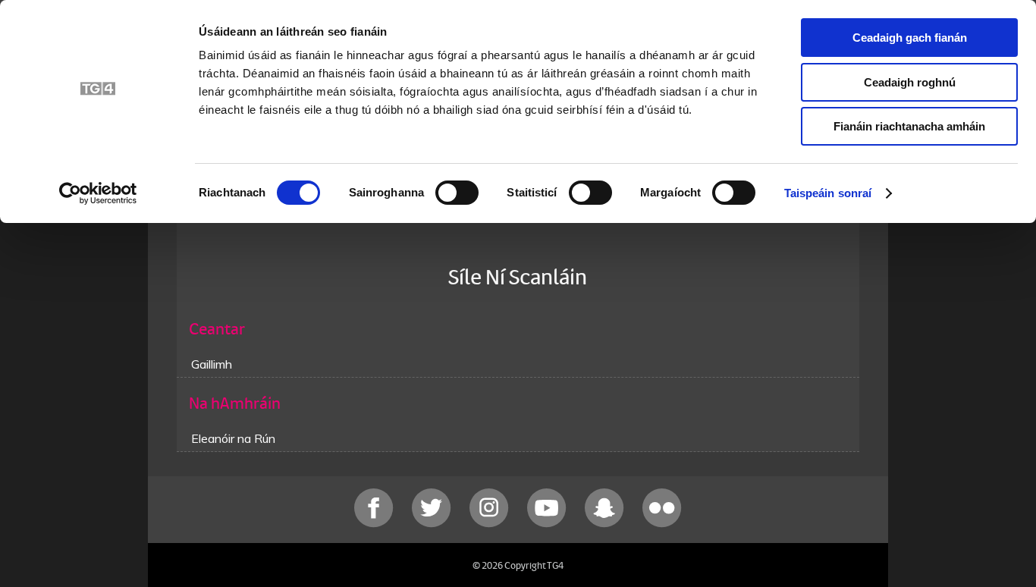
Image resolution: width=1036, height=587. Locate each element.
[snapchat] (606, 523)
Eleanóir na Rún (233, 438)
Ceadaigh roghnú (910, 82)
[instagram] (490, 523)
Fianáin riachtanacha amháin (909, 126)
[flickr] (662, 523)
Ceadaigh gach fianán (909, 37)
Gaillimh (211, 364)
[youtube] (548, 523)
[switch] (457, 192)
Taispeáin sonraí (828, 193)
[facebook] (375, 523)
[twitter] (433, 523)
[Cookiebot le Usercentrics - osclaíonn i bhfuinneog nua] (98, 193)
